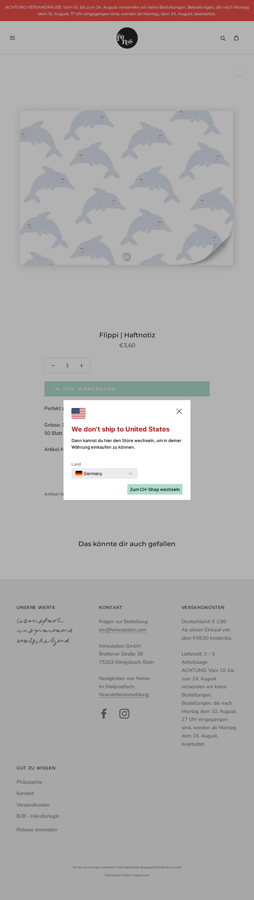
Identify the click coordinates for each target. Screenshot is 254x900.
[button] (179, 412)
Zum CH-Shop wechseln (155, 489)
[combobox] (88, 473)
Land (76, 464)
